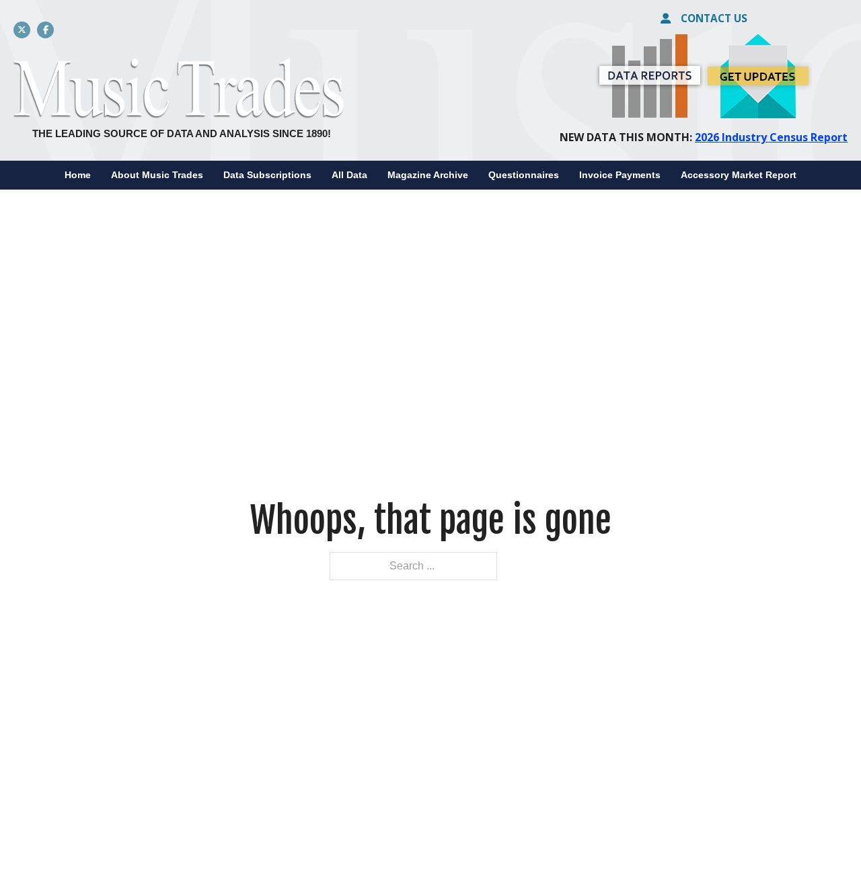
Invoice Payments (620, 174)
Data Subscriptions (267, 174)
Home (78, 174)
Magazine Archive (427, 174)
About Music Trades (157, 174)
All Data (349, 174)
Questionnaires (523, 174)
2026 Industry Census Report (771, 137)
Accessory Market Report (738, 174)
